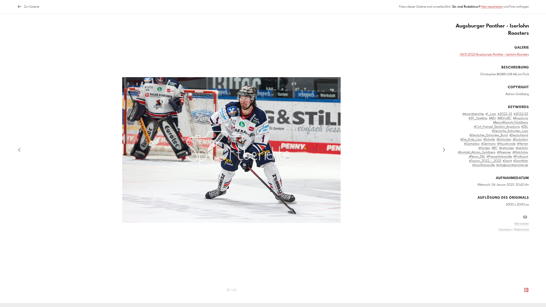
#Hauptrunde (506, 143)
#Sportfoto (520, 160)
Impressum (505, 229)
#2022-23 (505, 114)
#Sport (507, 160)
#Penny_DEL (477, 156)
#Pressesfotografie (499, 156)
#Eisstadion (520, 139)
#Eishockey (504, 139)
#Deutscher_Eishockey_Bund (488, 135)
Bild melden (522, 224)
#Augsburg (520, 118)
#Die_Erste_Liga (471, 139)
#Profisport (520, 156)
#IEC (495, 148)
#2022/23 (521, 114)
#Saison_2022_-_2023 (485, 160)
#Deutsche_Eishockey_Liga (510, 131)
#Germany (488, 143)
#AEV (492, 118)
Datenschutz (521, 229)
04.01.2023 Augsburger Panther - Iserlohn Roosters (494, 54)
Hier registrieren (492, 6)
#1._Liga (490, 114)
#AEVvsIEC (504, 118)
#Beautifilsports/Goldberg (510, 122)
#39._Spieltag (478, 118)
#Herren (522, 143)
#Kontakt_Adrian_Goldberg (476, 152)
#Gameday (472, 143)
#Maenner (504, 152)
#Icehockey (506, 148)
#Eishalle (489, 139)
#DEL (524, 126)
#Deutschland (518, 135)
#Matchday (520, 152)
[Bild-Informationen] (526, 290)
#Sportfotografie (483, 165)
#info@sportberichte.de (512, 165)
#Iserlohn (522, 148)
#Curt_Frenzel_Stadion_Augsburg (497, 126)
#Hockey (484, 148)
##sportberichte (473, 114)
